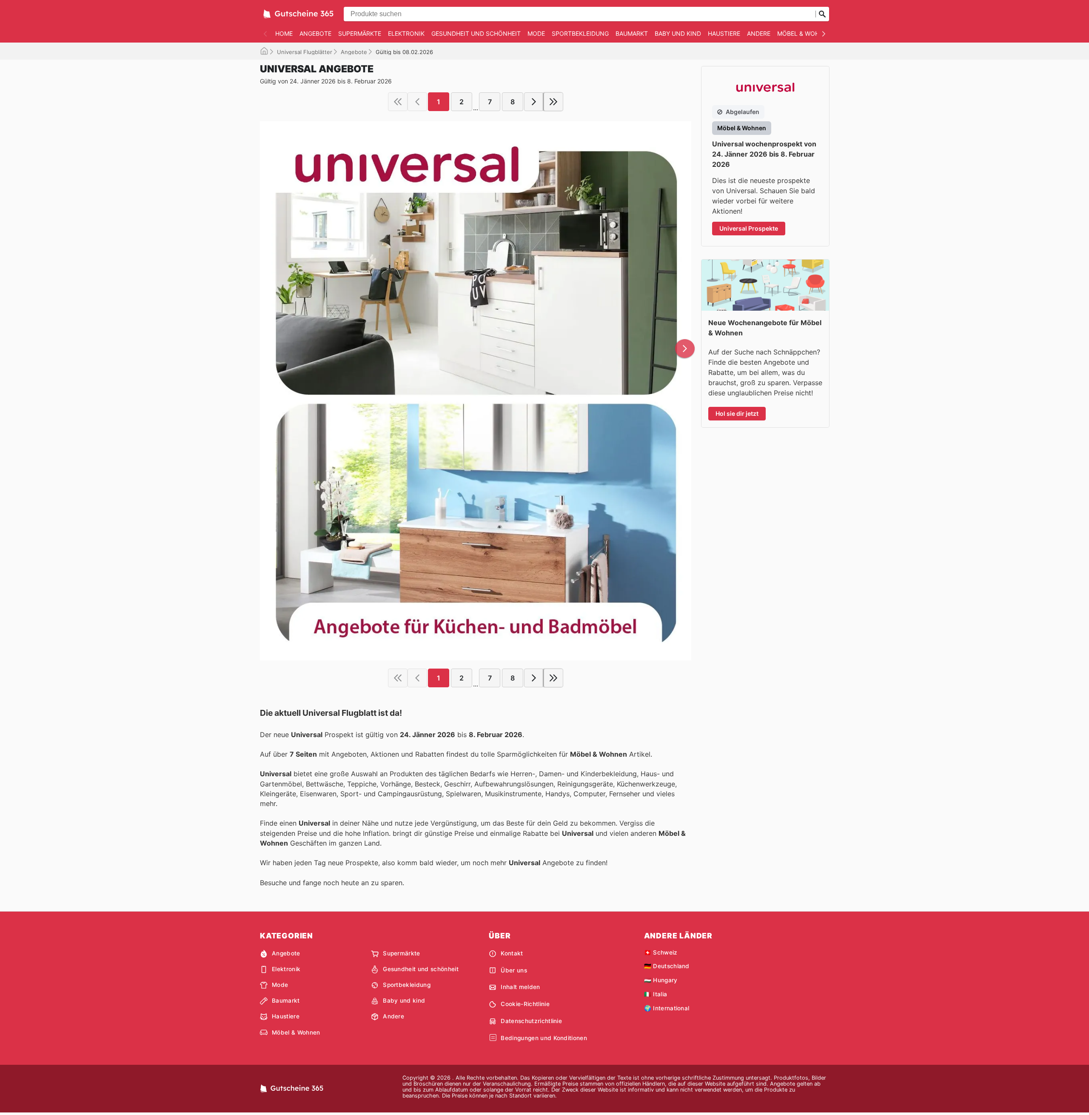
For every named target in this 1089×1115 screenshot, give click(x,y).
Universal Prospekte (748, 228)
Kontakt (512, 953)
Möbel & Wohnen (804, 33)
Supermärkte (359, 33)
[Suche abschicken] (822, 14)
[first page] (398, 101)
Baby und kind (678, 33)
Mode (536, 33)
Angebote (315, 33)
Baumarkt (632, 33)
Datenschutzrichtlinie (531, 1021)
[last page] (553, 101)
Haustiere (724, 33)
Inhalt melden (520, 986)
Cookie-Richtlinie (525, 1004)
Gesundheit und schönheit (476, 33)
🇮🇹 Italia (655, 994)
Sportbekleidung (580, 33)
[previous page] (417, 101)
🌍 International (667, 1008)
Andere (758, 33)
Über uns (514, 970)
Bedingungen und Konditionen (544, 1038)
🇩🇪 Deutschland (667, 966)
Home (284, 33)
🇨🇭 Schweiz (661, 952)
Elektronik (406, 33)
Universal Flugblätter (304, 52)
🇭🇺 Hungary (661, 980)
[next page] (534, 101)
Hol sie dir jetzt (737, 413)
